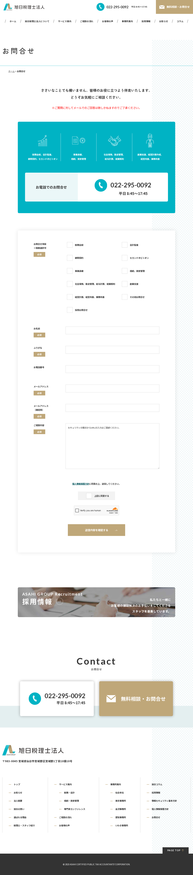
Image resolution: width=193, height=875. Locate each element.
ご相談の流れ (86, 21)
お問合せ (156, 817)
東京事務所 (120, 801)
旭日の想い (19, 809)
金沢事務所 (120, 809)
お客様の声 (107, 21)
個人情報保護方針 (80, 483)
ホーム (13, 21)
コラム (180, 21)
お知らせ (163, 21)
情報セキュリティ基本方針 (164, 801)
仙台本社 (119, 793)
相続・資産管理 (71, 801)
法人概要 (18, 801)
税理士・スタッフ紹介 (24, 825)
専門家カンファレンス (74, 809)
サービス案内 (64, 21)
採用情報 (146, 21)
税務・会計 (69, 793)
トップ (17, 784)
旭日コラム (157, 784)
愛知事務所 (120, 817)
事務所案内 (127, 21)
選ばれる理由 (20, 817)
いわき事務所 (121, 825)
